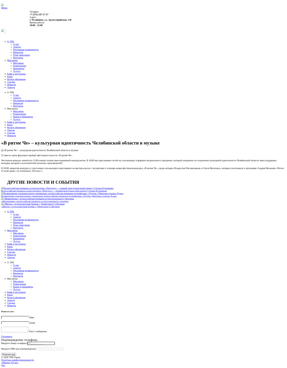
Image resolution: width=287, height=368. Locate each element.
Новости (11, 84)
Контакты (18, 57)
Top (3, 365)
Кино (10, 76)
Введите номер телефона (14, 343)
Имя (31, 317)
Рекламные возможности (26, 49)
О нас (16, 44)
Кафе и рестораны (16, 74)
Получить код (8, 354)
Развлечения (19, 66)
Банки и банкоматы (23, 116)
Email (32, 323)
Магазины (12, 60)
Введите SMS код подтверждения (18, 348)
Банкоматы (18, 68)
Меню (4, 8)
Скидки (11, 82)
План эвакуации (21, 55)
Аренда (17, 47)
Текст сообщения (37, 331)
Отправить (6, 336)
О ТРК (10, 41)
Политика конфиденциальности (17, 360)
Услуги (16, 71)
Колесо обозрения (16, 79)
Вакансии (18, 52)
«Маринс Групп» (10, 362)
